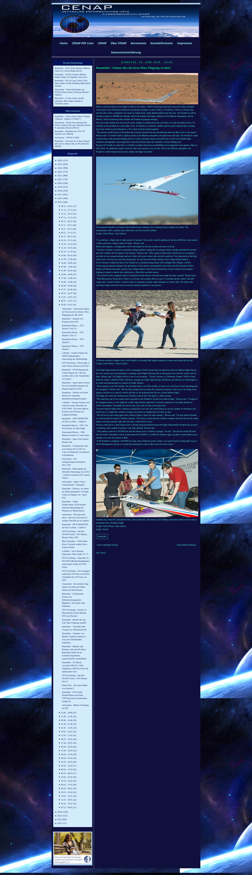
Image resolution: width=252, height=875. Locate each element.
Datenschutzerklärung (126, 52)
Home (64, 43)
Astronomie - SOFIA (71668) (67, 138)
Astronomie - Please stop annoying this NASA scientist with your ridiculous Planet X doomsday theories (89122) (72, 125)
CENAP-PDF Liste (82, 43)
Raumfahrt (102, 536)
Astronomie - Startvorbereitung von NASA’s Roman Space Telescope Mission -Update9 (72, 92)
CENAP (102, 43)
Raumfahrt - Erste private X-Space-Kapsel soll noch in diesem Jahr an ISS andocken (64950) (72, 143)
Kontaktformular (161, 43)
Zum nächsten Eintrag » (187, 545)
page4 (130, 872)
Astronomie (138, 43)
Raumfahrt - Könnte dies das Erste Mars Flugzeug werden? (133, 67)
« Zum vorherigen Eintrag (107, 545)
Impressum (184, 43)
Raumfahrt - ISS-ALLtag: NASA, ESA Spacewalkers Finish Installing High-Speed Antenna (72, 83)
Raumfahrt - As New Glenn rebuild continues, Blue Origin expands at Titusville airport (69, 101)
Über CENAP (118, 43)
